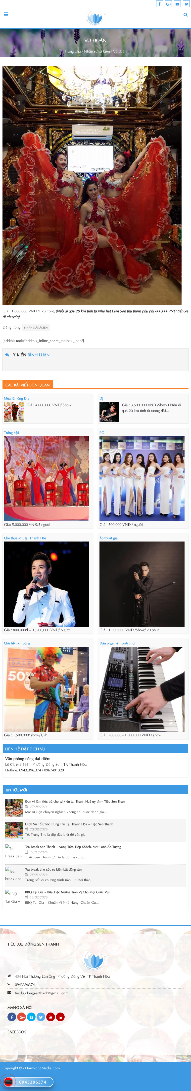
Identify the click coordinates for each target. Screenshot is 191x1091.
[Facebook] (11, 1017)
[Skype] (31, 1017)
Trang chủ (73, 51)
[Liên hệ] (8, 1081)
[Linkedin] (60, 1017)
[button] (186, 14)
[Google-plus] (21, 1017)
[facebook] (159, 4)
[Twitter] (41, 1017)
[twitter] (186, 4)
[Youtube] (50, 1017)
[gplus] (168, 4)
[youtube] (177, 4)
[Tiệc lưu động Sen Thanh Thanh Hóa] (96, 17)
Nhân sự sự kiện (97, 51)
